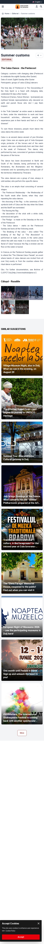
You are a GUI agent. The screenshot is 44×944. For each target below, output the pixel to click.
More (22, 733)
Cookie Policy (10, 931)
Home (7, 13)
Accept (21, 937)
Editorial (15, 13)
